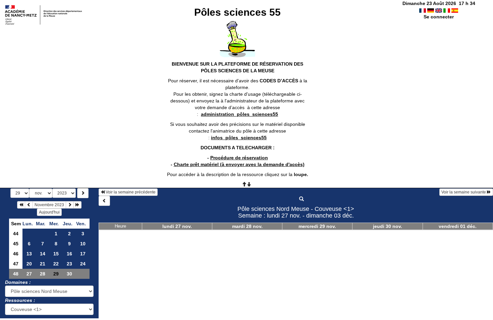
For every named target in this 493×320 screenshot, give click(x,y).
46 (15, 253)
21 (42, 263)
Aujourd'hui (49, 212)
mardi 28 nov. (247, 226)
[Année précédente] (21, 205)
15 (56, 253)
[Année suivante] (77, 205)
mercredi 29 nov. (317, 226)
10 (83, 243)
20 (29, 263)
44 (15, 233)
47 (15, 263)
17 (83, 253)
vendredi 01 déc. (458, 226)
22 (56, 263)
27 (29, 273)
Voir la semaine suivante (464, 192)
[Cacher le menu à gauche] (104, 201)
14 (42, 253)
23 (69, 263)
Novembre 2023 (49, 205)
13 (29, 253)
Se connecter (439, 16)
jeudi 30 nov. (387, 226)
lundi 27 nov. (177, 226)
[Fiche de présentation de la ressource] (301, 199)
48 (15, 273)
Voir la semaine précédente (130, 192)
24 (83, 263)
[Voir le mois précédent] (29, 205)
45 (15, 243)
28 (42, 273)
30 (69, 273)
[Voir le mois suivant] (70, 205)
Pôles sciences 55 (237, 12)
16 (69, 253)
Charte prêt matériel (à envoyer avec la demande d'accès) (239, 164)
